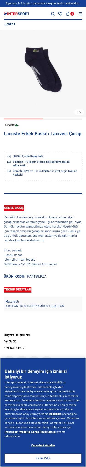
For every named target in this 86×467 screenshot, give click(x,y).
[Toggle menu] (80, 14)
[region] (43, 412)
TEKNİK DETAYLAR (17, 289)
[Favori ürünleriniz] (60, 14)
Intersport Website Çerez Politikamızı (30, 431)
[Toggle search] (53, 14)
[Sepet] (67, 14)
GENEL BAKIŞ (14, 208)
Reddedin (55, 414)
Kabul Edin (43, 458)
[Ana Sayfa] (16, 13)
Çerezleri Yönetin (43, 445)
